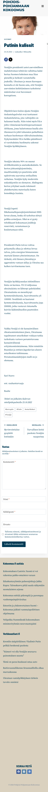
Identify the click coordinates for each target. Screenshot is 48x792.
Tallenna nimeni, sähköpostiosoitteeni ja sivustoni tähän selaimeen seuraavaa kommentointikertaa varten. (23, 534)
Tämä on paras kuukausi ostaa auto (20, 662)
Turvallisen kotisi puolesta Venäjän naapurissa (35, 431)
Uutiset (7, 39)
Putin (19, 409)
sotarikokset (30, 409)
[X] (10, 59)
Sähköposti (9, 511)
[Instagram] (24, 771)
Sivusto (6, 524)
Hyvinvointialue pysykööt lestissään (12, 431)
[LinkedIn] (29, 771)
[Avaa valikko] (42, 6)
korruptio (9, 409)
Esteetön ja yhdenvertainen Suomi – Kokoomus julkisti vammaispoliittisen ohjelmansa (21, 609)
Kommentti (9, 462)
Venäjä (8, 415)
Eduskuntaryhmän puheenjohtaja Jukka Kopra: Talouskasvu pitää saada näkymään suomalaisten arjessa (23, 585)
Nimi (6, 499)
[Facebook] (6, 59)
